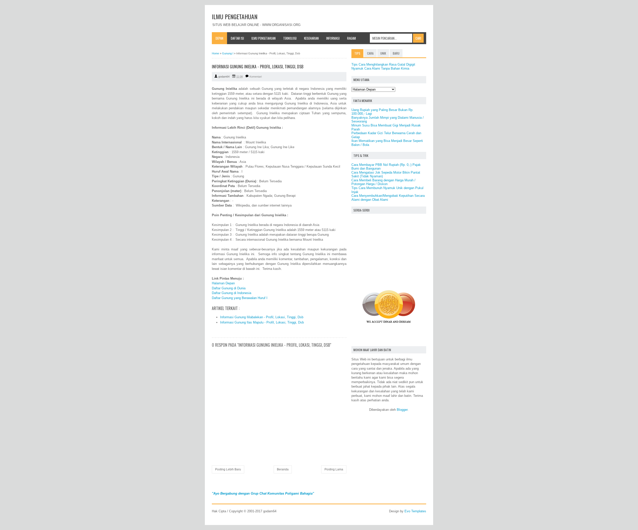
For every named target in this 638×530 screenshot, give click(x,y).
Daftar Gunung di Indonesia (231, 293)
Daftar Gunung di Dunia (228, 288)
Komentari (255, 76)
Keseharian (311, 38)
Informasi (333, 38)
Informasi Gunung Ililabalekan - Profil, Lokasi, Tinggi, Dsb (261, 317)
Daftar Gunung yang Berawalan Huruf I (239, 298)
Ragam (351, 38)
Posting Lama (333, 469)
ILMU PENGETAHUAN (234, 16)
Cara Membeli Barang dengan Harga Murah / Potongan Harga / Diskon (383, 182)
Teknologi (290, 38)
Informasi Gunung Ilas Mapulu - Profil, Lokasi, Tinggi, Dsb (262, 322)
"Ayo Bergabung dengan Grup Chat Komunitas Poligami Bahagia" (263, 493)
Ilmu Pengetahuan (263, 38)
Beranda (283, 469)
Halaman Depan (223, 283)
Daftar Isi (237, 38)
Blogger (402, 410)
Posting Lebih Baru (228, 469)
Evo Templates (415, 511)
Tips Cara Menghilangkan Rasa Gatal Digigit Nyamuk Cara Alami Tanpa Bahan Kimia (383, 66)
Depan (219, 38)
